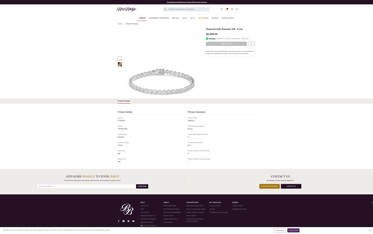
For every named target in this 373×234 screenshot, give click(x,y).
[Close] (370, 230)
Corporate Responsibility (172, 212)
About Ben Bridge (170, 206)
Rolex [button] (184, 18)
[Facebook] (119, 221)
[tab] (124, 101)
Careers (212, 209)
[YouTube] (133, 221)
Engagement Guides (239, 209)
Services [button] (215, 18)
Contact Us (145, 206)
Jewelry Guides (237, 206)
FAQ (142, 209)
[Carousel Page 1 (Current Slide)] (120, 58)
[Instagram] (124, 221)
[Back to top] (372, 202)
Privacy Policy (168, 215)
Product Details (124, 101)
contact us (291, 186)
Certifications (168, 222)
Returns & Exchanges (148, 219)
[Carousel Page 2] (120, 64)
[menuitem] (142, 18)
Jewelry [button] (142, 18)
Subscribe (142, 186)
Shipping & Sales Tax (148, 215)
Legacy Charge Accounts (195, 212)
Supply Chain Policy (170, 219)
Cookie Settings (279, 230)
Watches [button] (175, 18)
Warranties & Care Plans (194, 206)
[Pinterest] (128, 221)
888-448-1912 (147, 222)
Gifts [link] (192, 18)
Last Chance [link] (203, 18)
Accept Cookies (293, 230)
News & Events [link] (228, 18)
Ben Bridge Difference (172, 209)
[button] (232, 9)
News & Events (214, 206)
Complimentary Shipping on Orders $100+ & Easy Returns (187, 2)
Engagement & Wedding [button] (159, 18)
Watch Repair (191, 215)
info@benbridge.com (149, 225)
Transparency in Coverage (218, 212)
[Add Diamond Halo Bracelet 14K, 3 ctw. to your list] (251, 44)
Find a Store (145, 212)
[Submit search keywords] (165, 9)
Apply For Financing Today (195, 209)
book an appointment (269, 186)
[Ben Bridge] (123, 9)
